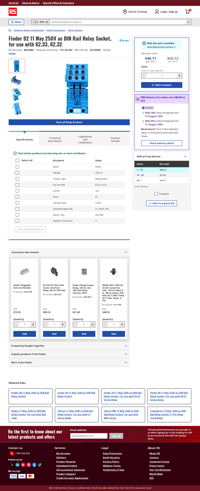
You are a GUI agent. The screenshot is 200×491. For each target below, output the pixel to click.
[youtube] (23, 465)
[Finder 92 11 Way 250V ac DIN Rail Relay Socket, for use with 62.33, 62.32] (78, 88)
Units (144, 66)
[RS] (13, 12)
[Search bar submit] (188, 22)
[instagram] (29, 465)
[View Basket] (187, 11)
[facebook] (34, 465)
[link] (161, 46)
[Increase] (179, 75)
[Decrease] (144, 75)
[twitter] (12, 465)
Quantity (18, 319)
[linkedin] (17, 465)
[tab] (24, 138)
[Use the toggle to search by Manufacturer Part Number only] (47, 22)
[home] (10, 30)
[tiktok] (40, 465)
